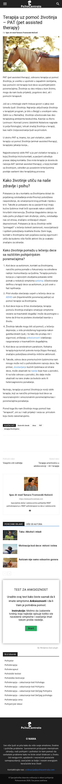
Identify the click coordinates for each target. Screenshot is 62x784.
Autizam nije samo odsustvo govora (38, 559)
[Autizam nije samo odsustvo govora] (10, 563)
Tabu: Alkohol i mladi (30, 531)
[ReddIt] (48, 445)
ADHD (9, 297)
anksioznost (33, 337)
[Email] (55, 445)
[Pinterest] (28, 445)
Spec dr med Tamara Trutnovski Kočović (22, 32)
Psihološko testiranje (15, 678)
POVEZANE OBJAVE (14, 524)
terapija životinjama (11, 429)
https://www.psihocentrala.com (31, 499)
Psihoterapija (11, 665)
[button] (5, 4)
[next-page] (9, 573)
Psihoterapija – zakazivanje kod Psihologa (24, 682)
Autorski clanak (23, 425)
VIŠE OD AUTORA (34, 524)
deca (34, 425)
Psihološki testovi (13, 673)
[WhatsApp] (35, 445)
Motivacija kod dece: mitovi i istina (38, 545)
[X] (21, 445)
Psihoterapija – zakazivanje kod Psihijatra (24, 686)
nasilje (34, 370)
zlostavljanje (20, 367)
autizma (39, 280)
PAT (40, 425)
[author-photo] (31, 491)
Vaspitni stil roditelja (12, 463)
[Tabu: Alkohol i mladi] (10, 535)
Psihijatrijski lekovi (13, 704)
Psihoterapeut (11, 669)
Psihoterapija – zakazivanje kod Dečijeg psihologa (28, 695)
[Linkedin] (41, 445)
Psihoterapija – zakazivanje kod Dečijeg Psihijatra (28, 691)
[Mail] (31, 511)
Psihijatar (9, 660)
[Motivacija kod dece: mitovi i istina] (10, 549)
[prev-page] (4, 573)
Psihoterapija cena (13, 699)
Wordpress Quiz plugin (49, 648)
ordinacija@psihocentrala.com (40, 769)
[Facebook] (15, 445)
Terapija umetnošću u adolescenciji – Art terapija (46, 464)
